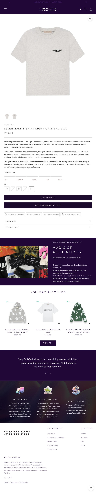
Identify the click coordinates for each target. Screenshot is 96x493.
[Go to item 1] (7, 116)
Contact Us (51, 434)
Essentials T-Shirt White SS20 (48, 331)
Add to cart (48, 198)
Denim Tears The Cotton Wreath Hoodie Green (78, 331)
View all (48, 343)
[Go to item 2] (14, 116)
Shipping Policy (52, 445)
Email (83, 445)
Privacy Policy (52, 449)
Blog (82, 441)
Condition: (9, 173)
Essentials (9, 124)
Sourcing (84, 437)
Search (83, 434)
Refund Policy (52, 441)
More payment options (48, 205)
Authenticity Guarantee (55, 437)
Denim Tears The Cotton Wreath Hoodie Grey (17, 331)
